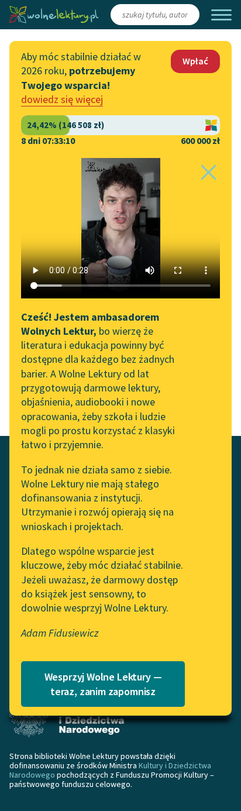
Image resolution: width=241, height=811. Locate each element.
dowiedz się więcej (62, 99)
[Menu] (221, 14)
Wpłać (195, 61)
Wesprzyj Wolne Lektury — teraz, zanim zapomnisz (103, 684)
